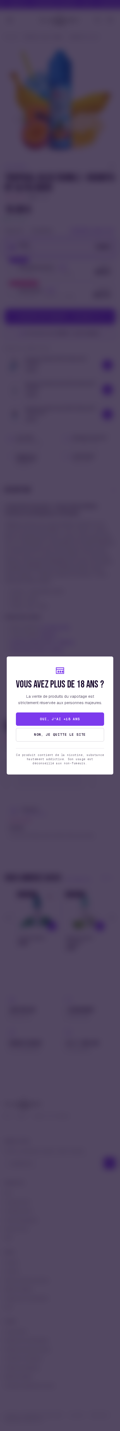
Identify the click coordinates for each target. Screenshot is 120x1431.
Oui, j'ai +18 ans (60, 719)
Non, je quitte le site (60, 734)
